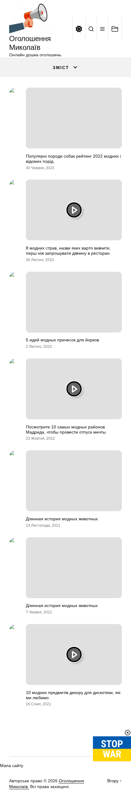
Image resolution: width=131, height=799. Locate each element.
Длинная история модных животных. (62, 518)
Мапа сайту (11, 765)
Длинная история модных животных (62, 605)
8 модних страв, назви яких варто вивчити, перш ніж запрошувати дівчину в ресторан (68, 251)
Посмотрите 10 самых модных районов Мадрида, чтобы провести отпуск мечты (66, 429)
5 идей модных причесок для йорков (62, 339)
